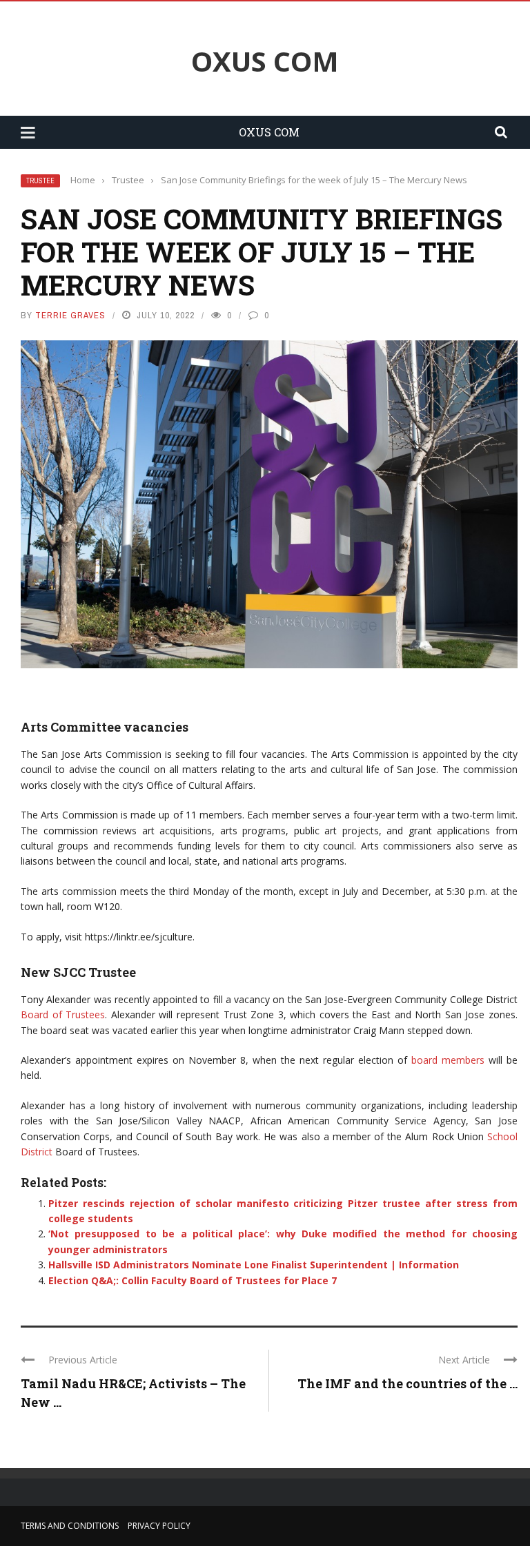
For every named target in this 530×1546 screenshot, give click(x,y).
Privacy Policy (159, 1526)
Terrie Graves (70, 315)
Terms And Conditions (70, 1526)
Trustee (40, 180)
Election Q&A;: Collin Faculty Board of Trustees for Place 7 (192, 1280)
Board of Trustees (63, 1014)
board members (447, 1059)
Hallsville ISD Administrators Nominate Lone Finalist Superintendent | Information (253, 1264)
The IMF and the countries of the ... (407, 1383)
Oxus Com (265, 61)
